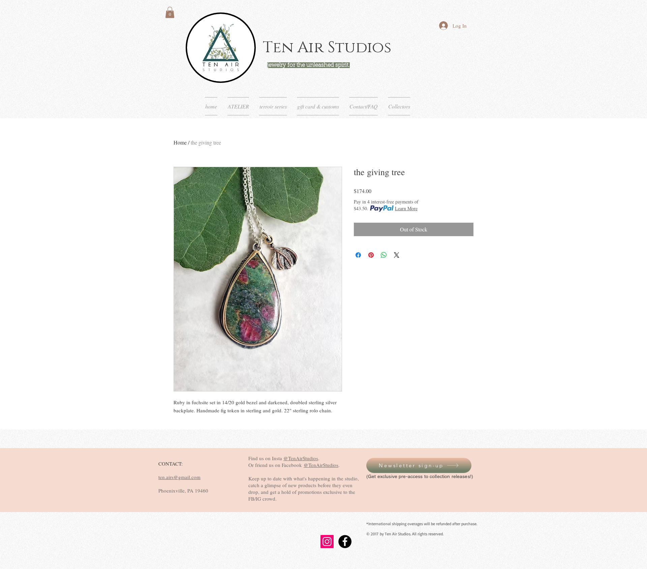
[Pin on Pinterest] (371, 255)
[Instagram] (327, 541)
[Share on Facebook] (358, 255)
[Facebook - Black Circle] (344, 541)
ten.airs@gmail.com (179, 477)
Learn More (406, 208)
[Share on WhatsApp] (384, 255)
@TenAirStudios (300, 458)
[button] (170, 12)
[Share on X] (397, 255)
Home (180, 142)
